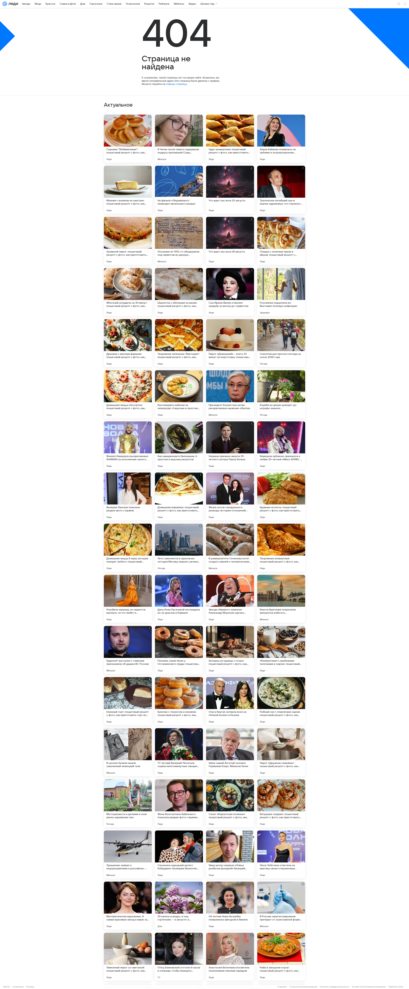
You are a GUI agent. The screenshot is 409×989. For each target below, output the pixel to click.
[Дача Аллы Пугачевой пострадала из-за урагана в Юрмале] (179, 599)
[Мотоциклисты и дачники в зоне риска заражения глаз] (128, 803)
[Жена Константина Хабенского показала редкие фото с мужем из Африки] (179, 803)
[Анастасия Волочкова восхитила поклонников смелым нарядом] (230, 957)
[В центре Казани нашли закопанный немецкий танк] (128, 752)
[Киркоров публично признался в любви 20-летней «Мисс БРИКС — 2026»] (281, 445)
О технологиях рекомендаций (303, 986)
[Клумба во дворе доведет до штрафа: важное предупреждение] (281, 394)
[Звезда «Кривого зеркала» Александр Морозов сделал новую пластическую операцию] (230, 599)
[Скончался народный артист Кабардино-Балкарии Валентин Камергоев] (179, 854)
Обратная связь (395, 986)
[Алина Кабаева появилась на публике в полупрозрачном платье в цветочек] (281, 139)
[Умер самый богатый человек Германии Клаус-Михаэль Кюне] (230, 752)
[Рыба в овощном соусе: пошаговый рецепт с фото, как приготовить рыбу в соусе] (281, 957)
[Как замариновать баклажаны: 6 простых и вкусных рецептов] (179, 445)
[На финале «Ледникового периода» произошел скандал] (179, 190)
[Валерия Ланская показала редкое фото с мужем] (128, 496)
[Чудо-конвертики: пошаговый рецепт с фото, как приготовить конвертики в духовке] (230, 139)
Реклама (30, 986)
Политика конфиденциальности (334, 986)
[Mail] (5, 4)
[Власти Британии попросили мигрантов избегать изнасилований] (281, 599)
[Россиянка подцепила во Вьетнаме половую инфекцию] (281, 292)
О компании (17, 986)
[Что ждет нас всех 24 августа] (230, 241)
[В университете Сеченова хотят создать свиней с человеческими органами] (230, 548)
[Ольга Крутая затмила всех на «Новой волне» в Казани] (230, 701)
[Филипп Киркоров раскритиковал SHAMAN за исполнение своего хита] (128, 445)
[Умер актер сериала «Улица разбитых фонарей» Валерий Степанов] (230, 854)
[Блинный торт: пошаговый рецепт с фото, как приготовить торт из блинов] (128, 701)
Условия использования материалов (369, 986)
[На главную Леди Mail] (12, 4)
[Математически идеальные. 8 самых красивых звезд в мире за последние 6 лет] (128, 906)
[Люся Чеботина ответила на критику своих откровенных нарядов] (281, 854)
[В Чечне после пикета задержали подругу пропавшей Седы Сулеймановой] (179, 139)
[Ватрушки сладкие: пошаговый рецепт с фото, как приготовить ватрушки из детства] (281, 803)
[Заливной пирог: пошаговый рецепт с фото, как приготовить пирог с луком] (128, 241)
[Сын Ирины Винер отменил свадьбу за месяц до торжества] (230, 292)
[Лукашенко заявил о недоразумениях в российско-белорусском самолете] (128, 854)
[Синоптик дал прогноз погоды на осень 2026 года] (281, 343)
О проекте (282, 986)
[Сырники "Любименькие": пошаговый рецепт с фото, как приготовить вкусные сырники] (128, 139)
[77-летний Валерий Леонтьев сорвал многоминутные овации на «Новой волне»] (179, 752)
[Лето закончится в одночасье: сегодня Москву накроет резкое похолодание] (179, 548)
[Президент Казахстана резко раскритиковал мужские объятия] (230, 394)
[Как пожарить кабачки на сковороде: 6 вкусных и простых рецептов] (179, 394)
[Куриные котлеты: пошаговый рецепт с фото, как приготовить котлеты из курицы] (281, 496)
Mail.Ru (6, 986)
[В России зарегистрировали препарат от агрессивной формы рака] (281, 906)
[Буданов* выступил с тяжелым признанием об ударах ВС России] (128, 650)
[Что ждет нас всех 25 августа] (230, 190)
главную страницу (176, 83)
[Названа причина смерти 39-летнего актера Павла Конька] (230, 445)
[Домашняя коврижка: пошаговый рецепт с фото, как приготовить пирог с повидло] (179, 496)
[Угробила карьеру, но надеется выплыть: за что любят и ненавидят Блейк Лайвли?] (128, 599)
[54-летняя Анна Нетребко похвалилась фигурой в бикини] (230, 906)
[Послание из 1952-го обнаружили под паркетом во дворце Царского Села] (179, 241)
